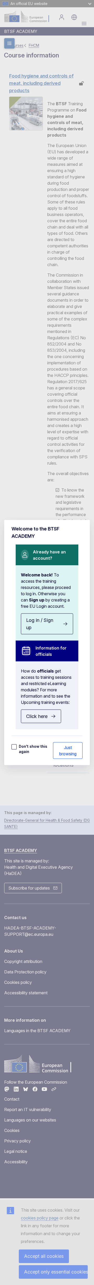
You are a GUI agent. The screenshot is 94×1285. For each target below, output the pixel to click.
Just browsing (68, 750)
